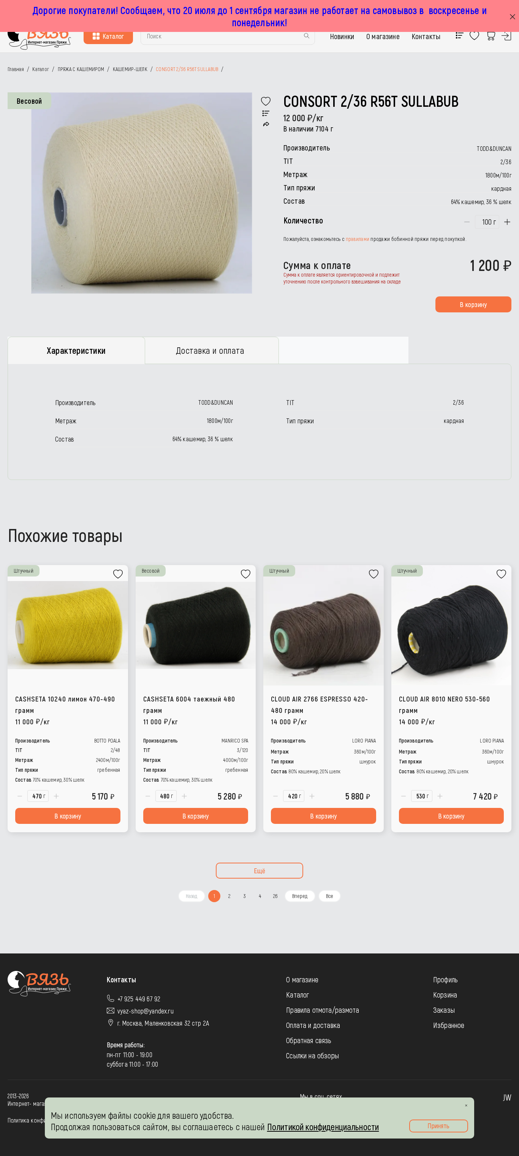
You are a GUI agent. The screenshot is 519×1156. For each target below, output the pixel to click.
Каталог (113, 36)
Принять (438, 1125)
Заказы (444, 1009)
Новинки (342, 36)
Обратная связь (308, 1040)
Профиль (445, 979)
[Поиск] (307, 36)
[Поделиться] (266, 124)
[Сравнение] (266, 113)
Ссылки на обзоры (312, 1055)
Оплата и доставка (313, 1024)
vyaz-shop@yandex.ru (145, 1011)
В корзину (473, 304)
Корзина (445, 994)
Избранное (448, 1024)
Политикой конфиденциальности (323, 1126)
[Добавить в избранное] (266, 101)
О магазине (383, 36)
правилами (358, 239)
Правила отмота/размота (322, 1009)
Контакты (426, 36)
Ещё (260, 870)
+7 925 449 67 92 (139, 998)
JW (507, 1097)
